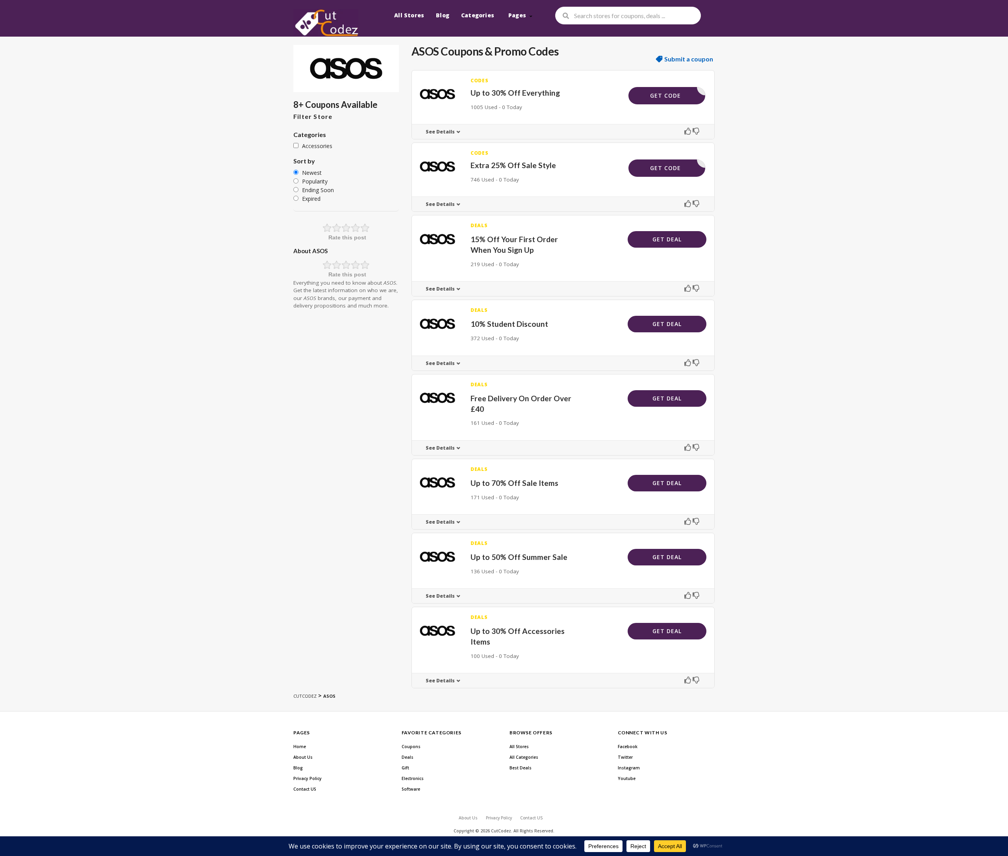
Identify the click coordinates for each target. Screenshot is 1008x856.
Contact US (304, 789)
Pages (517, 15)
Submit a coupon (688, 59)
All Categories (524, 757)
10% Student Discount (509, 323)
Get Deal (667, 239)
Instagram (629, 768)
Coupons (411, 746)
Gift (405, 768)
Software (411, 789)
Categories (477, 15)
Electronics (413, 778)
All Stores (409, 15)
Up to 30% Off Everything (515, 92)
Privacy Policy (307, 778)
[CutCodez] (325, 23)
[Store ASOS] (346, 68)
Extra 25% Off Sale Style (513, 165)
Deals (407, 757)
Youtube (627, 778)
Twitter (625, 757)
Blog (442, 15)
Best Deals (521, 768)
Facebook (627, 746)
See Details (440, 131)
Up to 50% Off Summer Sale (519, 556)
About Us (303, 757)
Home (299, 746)
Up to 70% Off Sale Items (514, 482)
